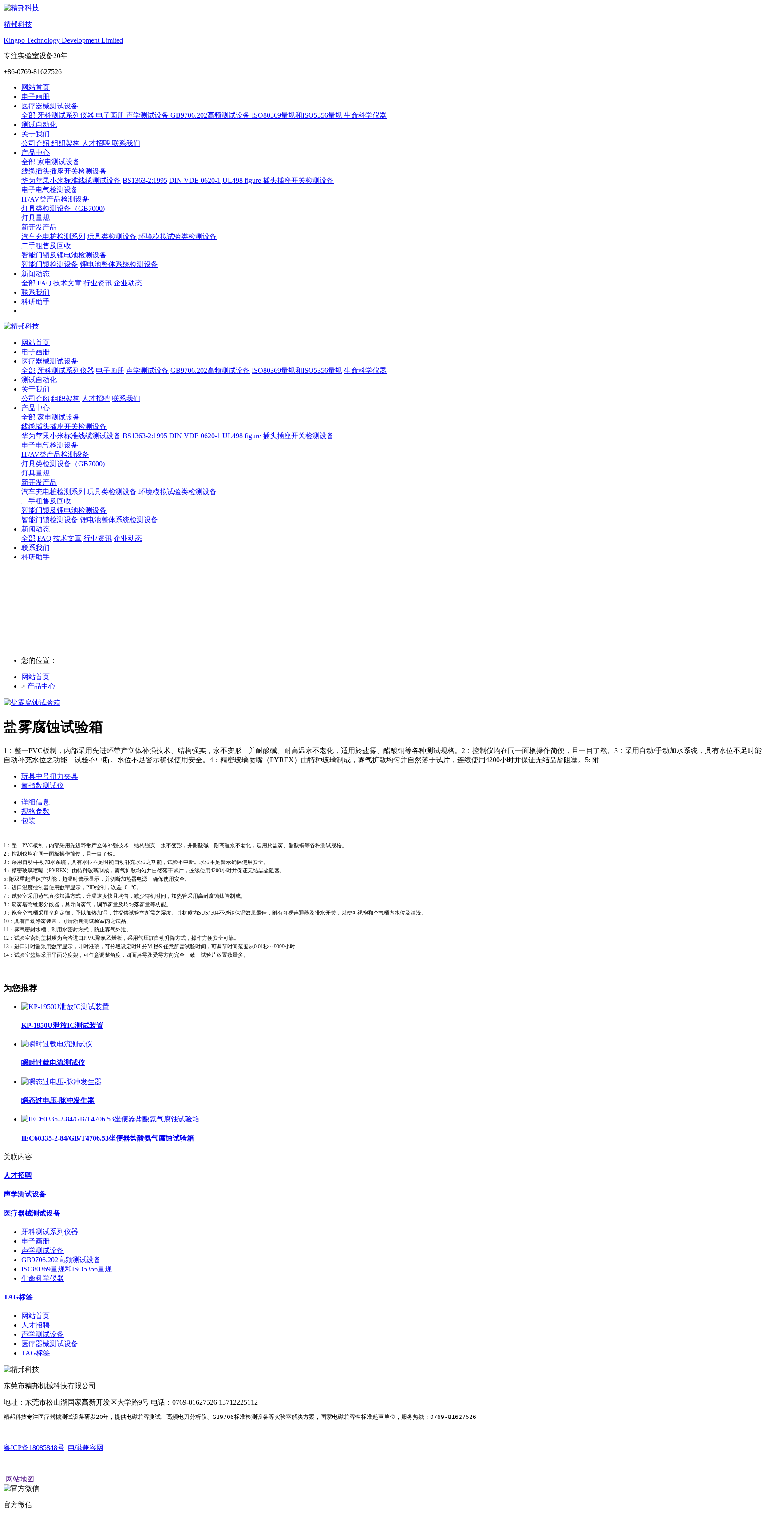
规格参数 (35, 811)
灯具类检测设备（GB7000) (63, 463)
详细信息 (35, 802)
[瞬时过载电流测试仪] (56, 1044)
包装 (28, 820)
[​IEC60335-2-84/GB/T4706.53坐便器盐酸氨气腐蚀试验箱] (110, 1119)
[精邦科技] (383, 326)
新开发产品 (39, 482)
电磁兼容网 (85, 1447)
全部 (29, 115)
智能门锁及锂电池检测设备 (64, 510)
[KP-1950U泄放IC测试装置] (65, 1006)
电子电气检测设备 (49, 445)
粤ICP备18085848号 (34, 1447)
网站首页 (35, 87)
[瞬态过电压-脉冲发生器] (61, 1081)
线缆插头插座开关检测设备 (64, 426)
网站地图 (20, 1479)
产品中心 (41, 686)
